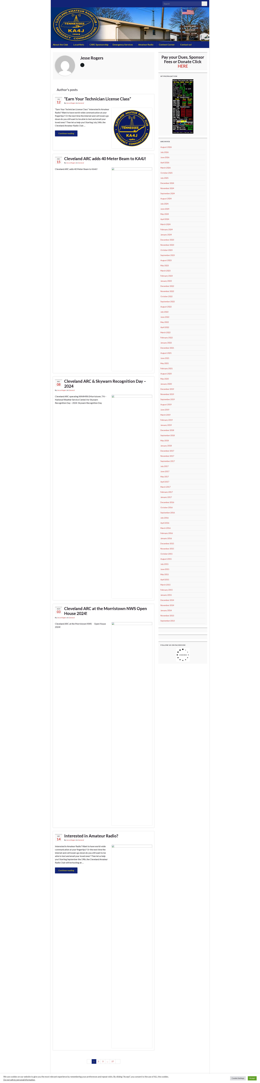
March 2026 (165, 168)
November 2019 (167, 394)
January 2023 (166, 281)
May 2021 (164, 363)
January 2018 (166, 445)
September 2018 (167, 435)
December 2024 (167, 183)
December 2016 (167, 502)
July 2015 (164, 564)
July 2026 (164, 152)
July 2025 (164, 178)
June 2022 (164, 317)
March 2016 (165, 528)
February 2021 (166, 368)
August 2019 (166, 404)
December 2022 (167, 286)
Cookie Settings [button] (238, 1078)
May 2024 (164, 214)
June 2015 (164, 569)
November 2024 (167, 188)
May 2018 (164, 440)
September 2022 (167, 301)
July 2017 (164, 466)
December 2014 (167, 600)
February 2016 (166, 533)
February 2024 (166, 229)
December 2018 (167, 430)
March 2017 (165, 487)
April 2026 (164, 162)
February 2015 (166, 590)
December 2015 (167, 543)
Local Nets (78, 44)
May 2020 (164, 379)
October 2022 (166, 296)
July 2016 (164, 518)
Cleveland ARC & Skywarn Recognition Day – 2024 (105, 383)
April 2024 (164, 219)
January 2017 (166, 497)
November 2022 (167, 291)
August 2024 (166, 198)
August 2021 (166, 353)
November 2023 (167, 245)
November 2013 (167, 615)
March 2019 (165, 415)
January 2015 (166, 595)
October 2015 (166, 554)
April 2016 (164, 523)
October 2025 (166, 173)
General (81, 103)
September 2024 (167, 193)
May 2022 (164, 322)
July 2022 (164, 312)
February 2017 (166, 492)
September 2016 (167, 512)
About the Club (60, 44)
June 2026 (164, 157)
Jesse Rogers (71, 103)
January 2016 (166, 538)
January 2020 (166, 384)
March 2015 (165, 584)
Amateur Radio (146, 44)
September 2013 (167, 621)
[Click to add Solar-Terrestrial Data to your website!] (182, 106)
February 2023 (166, 276)
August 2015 (166, 559)
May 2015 (164, 574)
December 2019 (167, 389)
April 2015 (164, 579)
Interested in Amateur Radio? (91, 835)
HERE (183, 66)
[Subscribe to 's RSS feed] (54, 3)
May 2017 (164, 476)
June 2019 (164, 409)
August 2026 (166, 147)
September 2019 (167, 399)
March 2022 (165, 332)
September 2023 (167, 255)
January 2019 (166, 425)
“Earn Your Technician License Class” (97, 98)
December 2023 (167, 240)
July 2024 (164, 204)
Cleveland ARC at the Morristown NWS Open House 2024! (105, 611)
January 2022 (166, 343)
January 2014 (166, 610)
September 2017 (167, 461)
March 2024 (165, 224)
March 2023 (165, 270)
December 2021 (167, 348)
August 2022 (166, 306)
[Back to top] (254, 1077)
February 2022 (166, 337)
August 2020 (166, 373)
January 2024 (166, 234)
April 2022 (164, 327)
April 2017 (164, 482)
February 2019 (166, 420)
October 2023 (166, 250)
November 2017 (167, 456)
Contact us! (186, 44)
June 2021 (164, 358)
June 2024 (164, 209)
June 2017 (164, 471)
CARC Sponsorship (99, 44)
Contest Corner (167, 44)
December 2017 (167, 451)
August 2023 (166, 260)
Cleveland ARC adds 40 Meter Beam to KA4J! (105, 158)
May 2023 (164, 265)
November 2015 (167, 548)
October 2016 (166, 507)
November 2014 (167, 605)
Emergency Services (123, 44)
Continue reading (66, 133)
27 (113, 1061)
